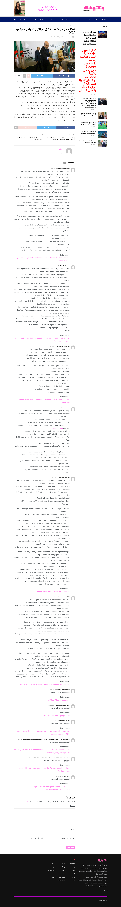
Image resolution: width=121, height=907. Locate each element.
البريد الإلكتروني (37, 838)
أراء (15, 19)
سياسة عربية (78, 19)
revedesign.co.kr (66, 776)
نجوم (19, 19)
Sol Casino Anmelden (65, 266)
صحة (36, 19)
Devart (99, 900)
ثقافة (51, 19)
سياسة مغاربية (87, 19)
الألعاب (73, 873)
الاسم (73, 829)
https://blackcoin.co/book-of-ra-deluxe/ (53, 592)
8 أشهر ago (53, 169)
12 (45, 36)
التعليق (72, 806)
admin (69, 37)
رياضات (63, 867)
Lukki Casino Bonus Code (64, 168)
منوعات (25, 19)
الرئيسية (104, 19)
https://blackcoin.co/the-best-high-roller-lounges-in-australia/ (44, 684)
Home (74, 25)
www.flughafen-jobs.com (64, 720)
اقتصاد (61, 19)
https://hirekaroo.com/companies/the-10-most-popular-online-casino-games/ (51, 757)
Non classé (72, 863)
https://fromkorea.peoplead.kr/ (62, 705)
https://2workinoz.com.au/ (63, 689)
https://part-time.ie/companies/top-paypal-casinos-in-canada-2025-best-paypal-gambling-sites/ (46, 739)
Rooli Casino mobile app (64, 477)
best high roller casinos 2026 (63, 597)
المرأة (41, 19)
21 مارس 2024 (60, 37)
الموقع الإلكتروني (68, 838)
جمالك (31, 19)
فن (46, 19)
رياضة (56, 19)
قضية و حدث (69, 19)
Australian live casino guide (63, 346)
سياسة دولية (97, 19)
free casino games (65, 408)
